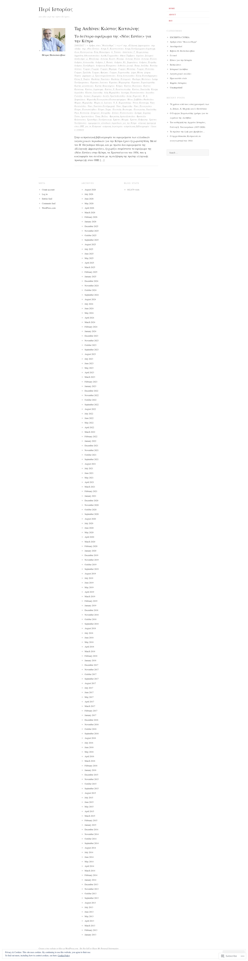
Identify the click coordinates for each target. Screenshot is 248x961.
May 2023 (89, 367)
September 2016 (92, 733)
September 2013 (92, 897)
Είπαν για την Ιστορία (181, 60)
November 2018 (92, 614)
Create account (48, 189)
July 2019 (89, 578)
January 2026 (90, 221)
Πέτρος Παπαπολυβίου (85, 109)
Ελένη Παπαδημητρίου (146, 75)
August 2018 (90, 628)
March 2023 (90, 376)
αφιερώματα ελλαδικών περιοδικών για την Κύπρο (112, 123)
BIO (170, 20)
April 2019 (89, 591)
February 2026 (91, 216)
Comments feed (48, 203)
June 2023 (89, 363)
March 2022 (90, 431)
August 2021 (90, 463)
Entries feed (47, 198)
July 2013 (89, 907)
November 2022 (92, 395)
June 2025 (89, 253)
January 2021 (90, 495)
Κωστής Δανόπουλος (83, 85)
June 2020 (89, 527)
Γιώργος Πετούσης (145, 68)
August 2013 (90, 902)
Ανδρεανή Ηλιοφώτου (106, 65)
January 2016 (90, 770)
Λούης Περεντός (134, 95)
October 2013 (90, 893)
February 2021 (91, 491)
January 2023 (90, 386)
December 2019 (91, 555)
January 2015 (90, 824)
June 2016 (89, 747)
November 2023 (92, 340)
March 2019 (90, 596)
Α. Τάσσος (116, 52)
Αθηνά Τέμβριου (127, 55)
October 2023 (90, 344)
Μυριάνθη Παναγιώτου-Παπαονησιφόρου (106, 99)
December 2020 (91, 500)
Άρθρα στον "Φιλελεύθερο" (101, 45)
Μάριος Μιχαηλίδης (83, 102)
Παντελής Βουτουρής (122, 109)
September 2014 (92, 843)
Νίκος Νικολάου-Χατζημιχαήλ (101, 106)
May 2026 (89, 203)
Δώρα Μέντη (137, 72)
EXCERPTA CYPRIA (180, 37)
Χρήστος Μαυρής (121, 119)
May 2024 (89, 312)
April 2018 (89, 646)
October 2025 (90, 235)
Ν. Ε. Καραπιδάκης (122, 102)
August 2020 (90, 518)
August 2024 (90, 299)
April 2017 (89, 701)
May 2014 (89, 861)
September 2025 (92, 239)
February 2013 (91, 930)
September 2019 (92, 568)
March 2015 (90, 815)
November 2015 (92, 779)
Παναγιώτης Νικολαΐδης (145, 109)
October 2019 (90, 564)
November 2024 (92, 285)
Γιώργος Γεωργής (91, 68)
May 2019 (89, 587)
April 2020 (89, 536)
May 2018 (89, 642)
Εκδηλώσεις (175, 64)
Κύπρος (119, 85)
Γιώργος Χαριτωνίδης (120, 72)
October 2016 (90, 728)
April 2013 (89, 920)
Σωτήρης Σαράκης (143, 112)
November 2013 (92, 888)
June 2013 (89, 911)
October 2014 (90, 838)
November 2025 (92, 230)
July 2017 (89, 687)
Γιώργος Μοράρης (108, 68)
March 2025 (90, 267)
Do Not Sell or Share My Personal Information (99, 948)
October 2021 (90, 454)
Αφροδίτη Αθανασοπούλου (86, 55)
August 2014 (90, 847)
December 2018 (91, 610)
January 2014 (90, 879)
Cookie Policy (64, 955)
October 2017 (90, 674)
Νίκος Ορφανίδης (124, 106)
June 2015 (89, 802)
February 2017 (91, 710)
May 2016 (89, 751)
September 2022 (92, 404)
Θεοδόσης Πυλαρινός (121, 79)
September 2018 (92, 623)
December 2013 (91, 884)
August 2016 (90, 737)
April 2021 (89, 482)
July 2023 (89, 358)
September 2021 (92, 459)
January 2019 (90, 605)
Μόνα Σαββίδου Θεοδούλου (140, 99)
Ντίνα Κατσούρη (141, 102)
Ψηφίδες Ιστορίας (178, 82)
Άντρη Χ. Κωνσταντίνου (112, 48)
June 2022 (89, 418)
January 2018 (90, 660)
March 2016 (90, 760)
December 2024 (91, 280)
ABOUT (172, 14)
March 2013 (90, 925)
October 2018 (90, 619)
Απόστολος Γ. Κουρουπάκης (136, 52)
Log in (45, 194)
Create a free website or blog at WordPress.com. (59, 948)
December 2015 (91, 774)
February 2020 (91, 546)
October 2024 (90, 290)
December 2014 (91, 829)
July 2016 (89, 742)
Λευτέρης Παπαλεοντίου (132, 92)
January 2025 (90, 276)
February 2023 (91, 381)
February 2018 (91, 655)
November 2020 (92, 504)
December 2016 (91, 719)
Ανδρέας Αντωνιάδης (84, 62)
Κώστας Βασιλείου (133, 85)
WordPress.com (49, 207)
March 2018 (90, 651)
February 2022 (91, 436)
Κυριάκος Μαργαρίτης (119, 82)
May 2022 (89, 422)
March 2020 (90, 541)
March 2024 (90, 322)
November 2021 (92, 450)
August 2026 (90, 189)
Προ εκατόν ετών (178, 78)
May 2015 (89, 806)
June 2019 (89, 582)
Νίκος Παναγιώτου (143, 106)
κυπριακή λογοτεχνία (112, 126)
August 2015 (90, 792)
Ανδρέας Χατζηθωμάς (84, 65)
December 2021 (91, 445)
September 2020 (92, 514)
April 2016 (89, 756)
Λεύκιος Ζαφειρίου (92, 95)
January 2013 (90, 934)
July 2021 (89, 468)
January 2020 (90, 550)
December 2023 (91, 335)
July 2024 (89, 303)
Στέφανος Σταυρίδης (100, 112)
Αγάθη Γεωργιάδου (109, 55)
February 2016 (91, 765)
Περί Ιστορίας (56, 9)
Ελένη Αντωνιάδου (125, 75)
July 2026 (89, 194)
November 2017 (92, 669)
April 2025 (89, 262)
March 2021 (90, 486)
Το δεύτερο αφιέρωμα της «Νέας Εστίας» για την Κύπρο (112, 38)
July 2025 (89, 249)
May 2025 (89, 258)
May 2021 (89, 477)
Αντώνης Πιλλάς (149, 58)
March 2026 (90, 212)
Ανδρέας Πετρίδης (147, 62)
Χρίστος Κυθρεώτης (139, 119)
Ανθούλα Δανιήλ (125, 65)
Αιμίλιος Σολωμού (144, 55)
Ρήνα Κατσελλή (81, 112)
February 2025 (91, 271)
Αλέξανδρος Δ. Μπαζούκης (86, 58)
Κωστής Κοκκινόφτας (105, 85)
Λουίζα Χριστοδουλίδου (114, 95)
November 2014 (92, 834)
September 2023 (92, 349)
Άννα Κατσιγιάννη (83, 52)
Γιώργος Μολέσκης (126, 68)
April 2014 (89, 866)
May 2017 (89, 696)
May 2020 (89, 532)
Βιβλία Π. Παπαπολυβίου (182, 50)
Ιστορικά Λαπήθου (179, 69)
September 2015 (92, 788)
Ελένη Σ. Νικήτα (82, 79)
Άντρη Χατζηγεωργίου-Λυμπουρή (140, 48)
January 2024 (90, 331)
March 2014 (90, 870)
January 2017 (90, 715)
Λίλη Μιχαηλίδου (112, 92)
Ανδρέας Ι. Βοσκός (104, 62)
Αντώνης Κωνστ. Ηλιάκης (112, 58)
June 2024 (89, 308)
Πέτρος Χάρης (104, 109)
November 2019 (92, 559)
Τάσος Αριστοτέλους (84, 116)
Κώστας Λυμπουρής (94, 89)
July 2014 (89, 852)
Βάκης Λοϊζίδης (142, 65)
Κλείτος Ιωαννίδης (94, 92)
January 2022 (90, 440)
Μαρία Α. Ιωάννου (103, 102)
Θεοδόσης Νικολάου (100, 79)
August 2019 (90, 573)
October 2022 (90, 399)
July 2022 (89, 413)
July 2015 (89, 797)
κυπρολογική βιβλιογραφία (136, 126)
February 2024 (91, 326)
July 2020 (89, 523)
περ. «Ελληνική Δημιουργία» (136, 45)
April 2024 (89, 317)
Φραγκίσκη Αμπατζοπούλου (122, 116)
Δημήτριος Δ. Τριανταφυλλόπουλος (98, 75)
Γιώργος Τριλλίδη (82, 72)
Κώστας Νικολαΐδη (141, 89)
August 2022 (90, 409)
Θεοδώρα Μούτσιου (141, 79)
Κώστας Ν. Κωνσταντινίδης (118, 89)
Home (172, 8)
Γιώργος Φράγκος (100, 72)
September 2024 (92, 294)
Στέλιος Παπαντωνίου (122, 112)
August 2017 (90, 683)
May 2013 (89, 916)
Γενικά (173, 55)
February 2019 (91, 600)
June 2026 (89, 198)
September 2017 (92, 678)
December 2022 (91, 390)
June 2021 (89, 473)
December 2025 (91, 226)
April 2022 (89, 427)
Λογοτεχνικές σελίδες (180, 73)
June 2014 (89, 856)
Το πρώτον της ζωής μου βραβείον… (187, 131)
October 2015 (90, 783)
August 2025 (90, 244)
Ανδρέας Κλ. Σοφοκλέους (126, 62)
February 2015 (91, 820)
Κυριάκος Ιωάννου (99, 82)
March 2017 (90, 706)
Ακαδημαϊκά (176, 46)
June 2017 (89, 692)
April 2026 (89, 207)
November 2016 (92, 724)
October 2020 (90, 509)
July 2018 (89, 632)
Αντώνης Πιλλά (132, 58)
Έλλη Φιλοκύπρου (102, 52)
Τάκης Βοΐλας (101, 116)
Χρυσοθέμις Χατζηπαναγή (99, 119)
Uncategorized (176, 87)
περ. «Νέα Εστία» (90, 48)
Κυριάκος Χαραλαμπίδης (143, 82)
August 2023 (90, 354)
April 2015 (89, 811)
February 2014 (91, 875)
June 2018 (89, 637)
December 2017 (91, 664)
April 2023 (89, 372)
